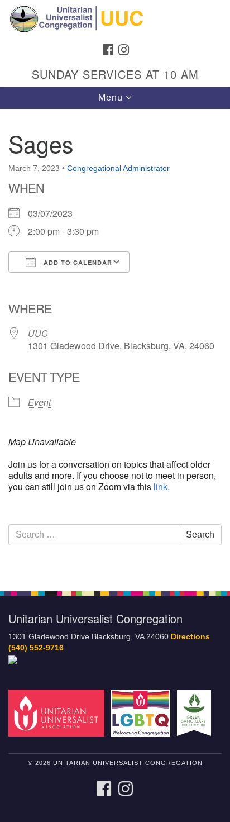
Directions (190, 637)
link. (162, 486)
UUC (38, 333)
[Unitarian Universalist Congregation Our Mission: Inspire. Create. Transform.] (115, 19)
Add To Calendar (76, 262)
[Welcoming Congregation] (143, 713)
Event (39, 402)
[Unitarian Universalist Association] (58, 713)
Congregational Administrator (118, 168)
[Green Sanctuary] (196, 713)
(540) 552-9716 (36, 648)
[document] (115, 344)
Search (200, 534)
